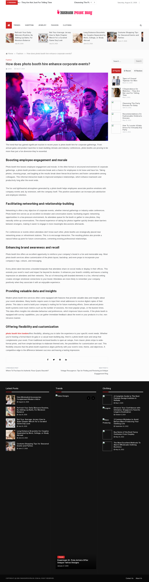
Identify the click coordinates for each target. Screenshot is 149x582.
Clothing (67, 25)
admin (10, 69)
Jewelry (42, 25)
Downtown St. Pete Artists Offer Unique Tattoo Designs (72, 561)
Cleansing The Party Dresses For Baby (36, 2)
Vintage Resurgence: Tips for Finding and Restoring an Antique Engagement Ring (84, 372)
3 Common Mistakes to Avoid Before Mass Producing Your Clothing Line (126, 421)
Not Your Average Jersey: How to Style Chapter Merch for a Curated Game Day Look (32, 421)
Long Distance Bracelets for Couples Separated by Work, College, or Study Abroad (33, 433)
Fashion (54, 25)
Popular (117, 71)
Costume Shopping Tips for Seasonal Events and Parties (95, 35)
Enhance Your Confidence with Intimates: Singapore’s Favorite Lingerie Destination (127, 410)
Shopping (29, 25)
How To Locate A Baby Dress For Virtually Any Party (132, 128)
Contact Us (129, 578)
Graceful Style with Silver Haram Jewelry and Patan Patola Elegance (131, 35)
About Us (139, 578)
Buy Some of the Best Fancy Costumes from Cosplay (126, 433)
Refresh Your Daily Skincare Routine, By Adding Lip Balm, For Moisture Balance (33, 410)
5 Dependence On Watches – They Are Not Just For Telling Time (131, 92)
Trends (17, 25)
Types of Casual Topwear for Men (130, 80)
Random (139, 71)
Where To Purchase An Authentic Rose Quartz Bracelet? (27, 371)
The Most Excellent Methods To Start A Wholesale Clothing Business (127, 445)
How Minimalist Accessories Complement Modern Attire (29, 398)
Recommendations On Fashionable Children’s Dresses (132, 116)
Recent (128, 71)
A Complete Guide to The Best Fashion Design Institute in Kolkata (126, 398)
